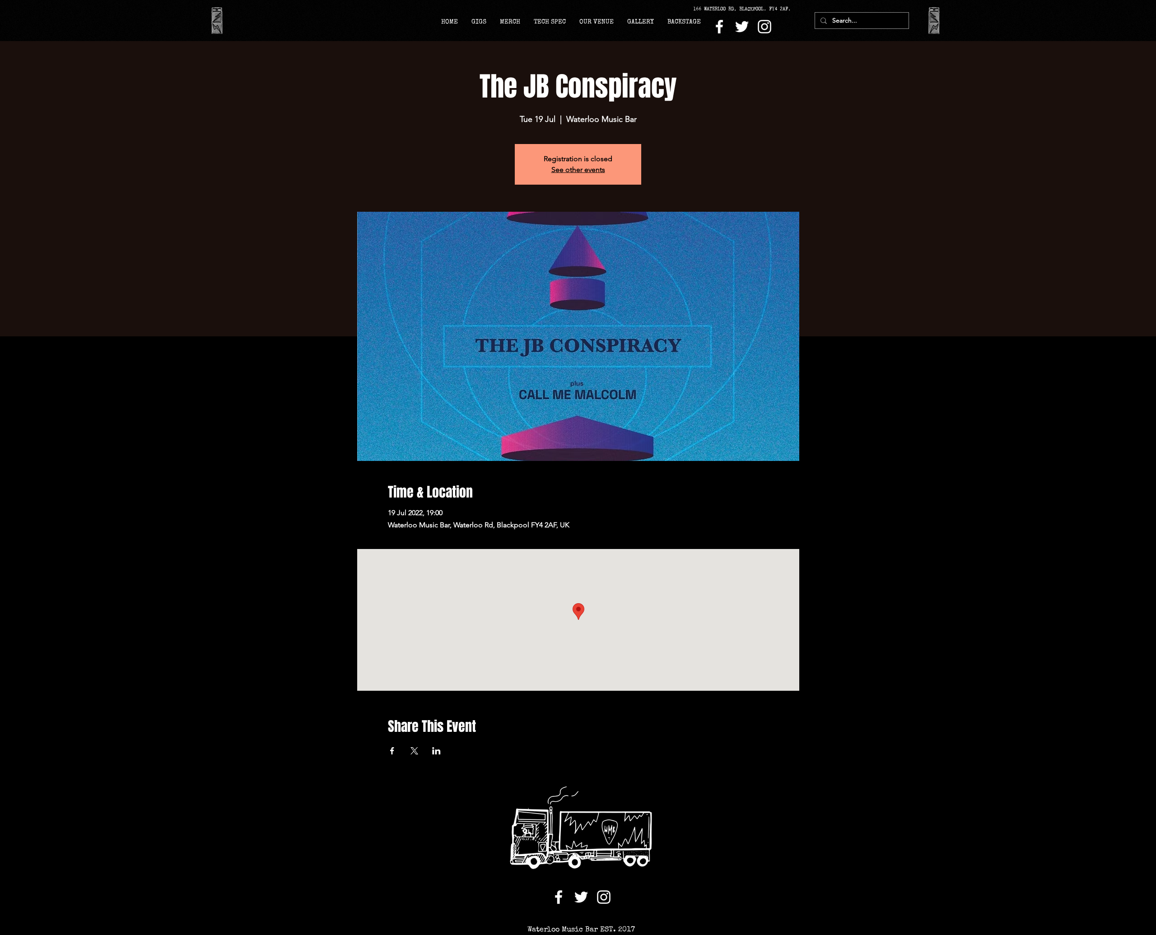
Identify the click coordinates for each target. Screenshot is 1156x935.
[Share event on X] (414, 750)
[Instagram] (764, 27)
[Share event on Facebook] (392, 750)
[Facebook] (719, 27)
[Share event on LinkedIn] (436, 750)
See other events (578, 169)
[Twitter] (742, 27)
